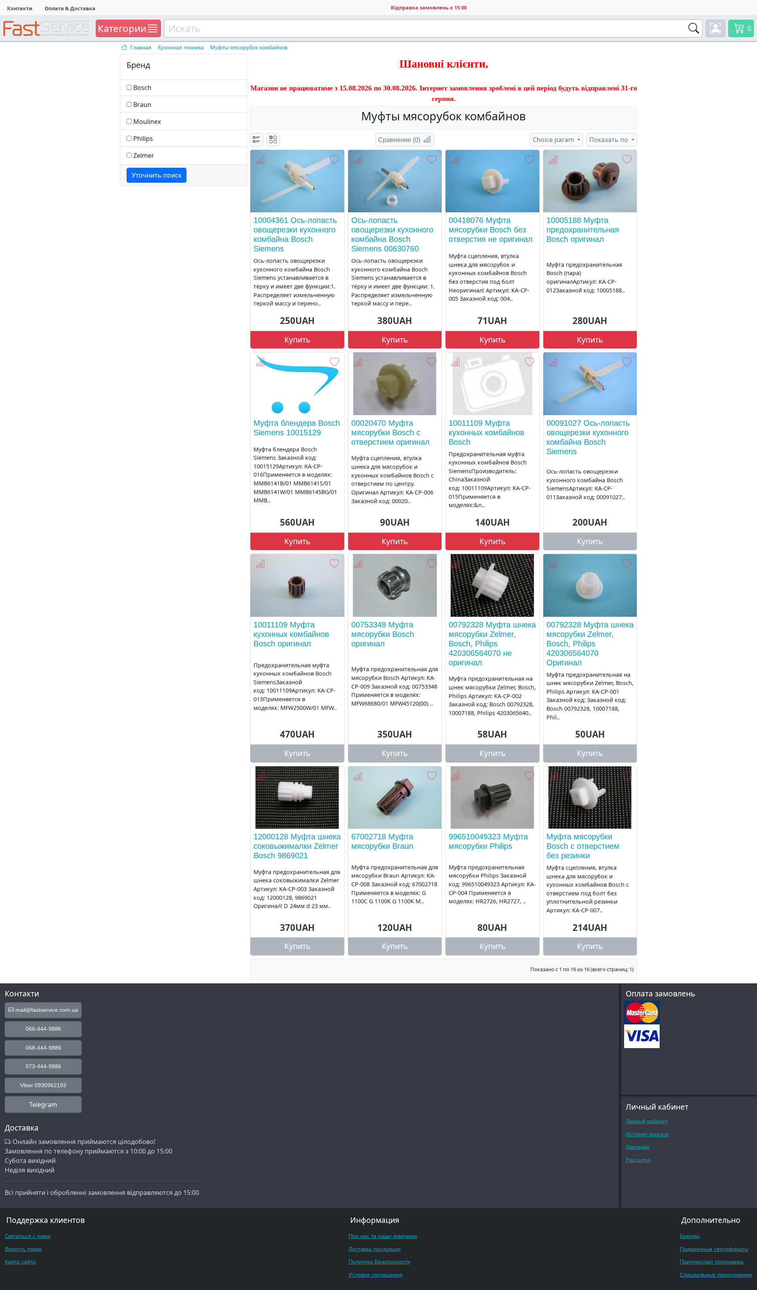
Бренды (690, 1236)
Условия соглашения (376, 1274)
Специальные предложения (716, 1274)
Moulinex (147, 121)
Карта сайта (20, 1261)
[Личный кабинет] (715, 28)
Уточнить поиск (156, 175)
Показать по (609, 139)
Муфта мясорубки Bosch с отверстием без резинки (582, 846)
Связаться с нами (27, 1236)
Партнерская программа (712, 1261)
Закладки (637, 1147)
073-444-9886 (43, 1066)
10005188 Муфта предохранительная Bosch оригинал (582, 229)
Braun (142, 104)
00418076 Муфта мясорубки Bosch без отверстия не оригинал (491, 229)
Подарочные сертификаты (714, 1249)
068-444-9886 (43, 1048)
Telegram (43, 1104)
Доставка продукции (375, 1249)
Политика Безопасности (379, 1261)
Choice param (554, 139)
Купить (297, 339)
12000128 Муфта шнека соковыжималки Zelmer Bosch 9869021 (297, 846)
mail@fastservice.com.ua (46, 1010)
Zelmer (143, 155)
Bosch (142, 87)
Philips (143, 138)
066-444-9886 (43, 1029)
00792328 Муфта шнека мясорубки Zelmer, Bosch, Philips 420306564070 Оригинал (590, 643)
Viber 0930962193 (43, 1085)
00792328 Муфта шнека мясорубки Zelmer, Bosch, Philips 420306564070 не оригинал (492, 643)
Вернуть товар (23, 1249)
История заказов (647, 1134)
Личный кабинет (647, 1121)
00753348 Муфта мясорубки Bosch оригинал (382, 634)
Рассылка (638, 1160)
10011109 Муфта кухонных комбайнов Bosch (486, 432)
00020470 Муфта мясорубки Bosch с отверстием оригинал (390, 432)
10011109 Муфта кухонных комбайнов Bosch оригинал (291, 634)
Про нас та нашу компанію (383, 1236)
